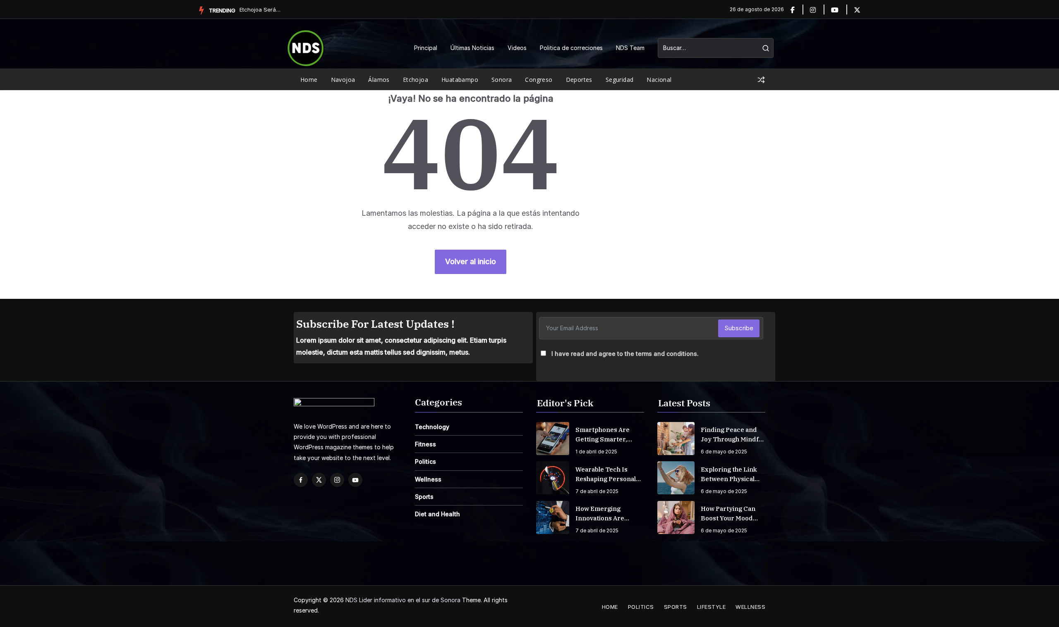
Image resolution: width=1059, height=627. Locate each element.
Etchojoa (415, 79)
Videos (517, 47)
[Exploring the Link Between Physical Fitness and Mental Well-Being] (676, 477)
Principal (425, 47)
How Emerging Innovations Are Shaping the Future (605, 514)
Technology (432, 426)
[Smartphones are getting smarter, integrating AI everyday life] (552, 438)
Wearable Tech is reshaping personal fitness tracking (605, 474)
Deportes (579, 79)
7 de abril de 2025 (596, 491)
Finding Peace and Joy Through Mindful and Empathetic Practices (732, 435)
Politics (425, 461)
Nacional (659, 79)
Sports (424, 496)
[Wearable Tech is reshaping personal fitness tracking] (552, 477)
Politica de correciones (571, 47)
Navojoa (343, 79)
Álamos (378, 79)
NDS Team (630, 47)
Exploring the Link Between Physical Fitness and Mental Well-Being (730, 474)
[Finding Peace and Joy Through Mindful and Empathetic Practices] (676, 438)
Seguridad (620, 79)
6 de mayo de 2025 (724, 451)
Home (309, 79)
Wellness (428, 479)
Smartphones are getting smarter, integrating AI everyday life (602, 435)
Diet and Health (437, 513)
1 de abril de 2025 (596, 451)
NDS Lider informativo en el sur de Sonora (402, 599)
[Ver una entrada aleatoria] (761, 80)
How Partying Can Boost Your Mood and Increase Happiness (728, 514)
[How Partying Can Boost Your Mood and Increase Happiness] (676, 517)
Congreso (538, 79)
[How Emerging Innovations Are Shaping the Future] (552, 517)
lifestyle (711, 606)
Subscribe (738, 328)
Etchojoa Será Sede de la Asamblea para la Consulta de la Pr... (260, 9)
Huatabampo (459, 79)
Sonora (501, 79)
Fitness (425, 444)
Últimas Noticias (472, 47)
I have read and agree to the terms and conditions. (625, 353)
